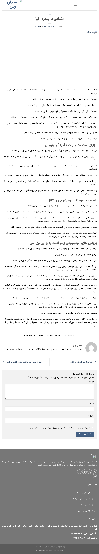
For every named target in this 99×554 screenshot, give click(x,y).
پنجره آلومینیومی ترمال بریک (83, 493)
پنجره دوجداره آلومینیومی (56, 546)
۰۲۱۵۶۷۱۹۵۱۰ (76, 533)
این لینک (46, 335)
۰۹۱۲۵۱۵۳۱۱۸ (78, 537)
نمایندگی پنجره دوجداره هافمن (82, 499)
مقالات (49, 15)
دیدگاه (90, 381)
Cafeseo (59, 550)
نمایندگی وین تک (87, 505)
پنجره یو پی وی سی (86, 510)
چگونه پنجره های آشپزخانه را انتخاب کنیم (24, 362)
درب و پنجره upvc (40, 546)
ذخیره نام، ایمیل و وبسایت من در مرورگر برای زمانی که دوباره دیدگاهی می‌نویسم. (58, 427)
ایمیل (91, 415)
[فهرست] (73, 4)
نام (92, 404)
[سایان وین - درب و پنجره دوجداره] (13, 5)
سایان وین (37, 26)
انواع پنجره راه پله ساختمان (81, 362)
